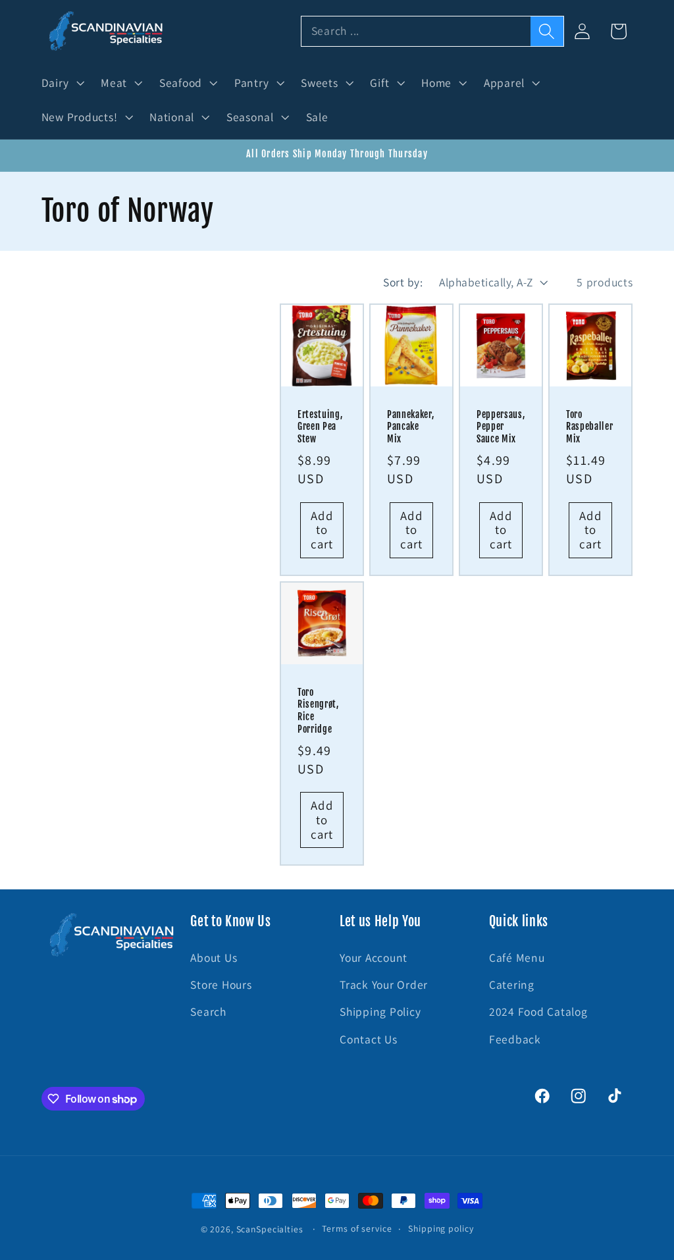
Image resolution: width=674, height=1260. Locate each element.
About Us (213, 957)
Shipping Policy (380, 1011)
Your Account (373, 957)
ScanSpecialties (269, 1229)
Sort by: (403, 282)
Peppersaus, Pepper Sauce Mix (501, 427)
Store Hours (220, 984)
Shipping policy (440, 1228)
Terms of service (357, 1228)
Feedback (515, 1039)
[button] (61, 83)
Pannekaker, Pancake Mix (410, 427)
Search (208, 1011)
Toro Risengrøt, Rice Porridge (318, 711)
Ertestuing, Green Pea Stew (320, 427)
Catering (511, 984)
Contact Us (369, 1039)
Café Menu (517, 957)
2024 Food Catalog (538, 1011)
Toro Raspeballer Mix (589, 427)
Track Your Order (384, 984)
